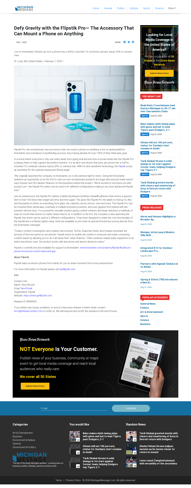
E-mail (44, 408)
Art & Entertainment (23, 432)
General (108, 8)
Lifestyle (134, 8)
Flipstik (122, 166)
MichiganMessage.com (103, 480)
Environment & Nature (24, 439)
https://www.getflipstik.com (38, 295)
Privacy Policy (73, 480)
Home (97, 8)
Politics (121, 8)
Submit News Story (159, 73)
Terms (59, 480)
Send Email (26, 288)
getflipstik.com (67, 269)
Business (17, 436)
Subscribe (131, 408)
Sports (146, 8)
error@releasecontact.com (28, 311)
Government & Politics (24, 447)
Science (159, 8)
